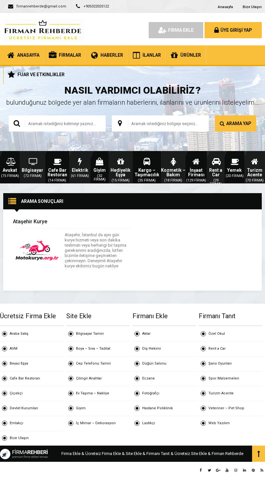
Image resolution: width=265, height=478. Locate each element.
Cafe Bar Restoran (25, 378)
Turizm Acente (221, 393)
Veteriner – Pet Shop (226, 408)
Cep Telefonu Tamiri (93, 363)
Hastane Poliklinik (157, 408)
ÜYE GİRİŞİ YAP (236, 30)
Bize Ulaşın (252, 7)
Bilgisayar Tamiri (90, 334)
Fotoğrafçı (150, 393)
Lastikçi (148, 423)
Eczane (148, 378)
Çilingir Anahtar (89, 378)
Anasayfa (225, 7)
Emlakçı (16, 423)
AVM (13, 348)
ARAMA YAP (238, 123)
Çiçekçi (16, 393)
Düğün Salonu (154, 363)
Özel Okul (216, 334)
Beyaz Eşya (19, 363)
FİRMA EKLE (181, 30)
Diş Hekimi (151, 348)
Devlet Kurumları (24, 408)
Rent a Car (217, 348)
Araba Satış (19, 334)
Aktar (146, 334)
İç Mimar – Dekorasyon (96, 423)
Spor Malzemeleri (223, 378)
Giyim (81, 408)
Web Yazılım (219, 423)
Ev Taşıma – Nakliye (92, 393)
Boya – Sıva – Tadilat (93, 348)
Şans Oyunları (220, 363)
